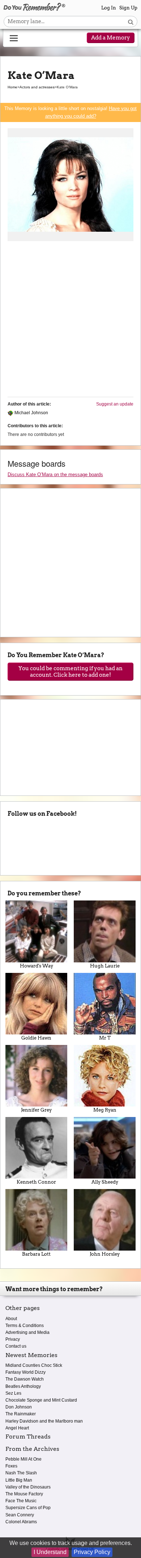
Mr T (105, 1038)
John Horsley (105, 1254)
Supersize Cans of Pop (28, 1507)
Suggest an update (114, 404)
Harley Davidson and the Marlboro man (44, 1421)
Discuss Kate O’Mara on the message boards (55, 474)
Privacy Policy (92, 1552)
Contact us (15, 1346)
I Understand (50, 1552)
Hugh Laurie (105, 966)
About (11, 1318)
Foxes (11, 1466)
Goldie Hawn (36, 1038)
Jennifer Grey (36, 1110)
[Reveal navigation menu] (14, 38)
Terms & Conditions (24, 1325)
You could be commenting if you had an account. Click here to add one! (70, 671)
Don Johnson (18, 1407)
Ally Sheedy (104, 1182)
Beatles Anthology (23, 1386)
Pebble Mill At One (23, 1459)
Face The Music (21, 1500)
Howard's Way (36, 966)
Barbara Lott (36, 1254)
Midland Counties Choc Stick (33, 1365)
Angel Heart (17, 1428)
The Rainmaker (20, 1413)
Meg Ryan (104, 1110)
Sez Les (13, 1393)
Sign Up (128, 8)
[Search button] (130, 21)
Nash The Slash (21, 1472)
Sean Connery (19, 1514)
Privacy (12, 1339)
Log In (108, 8)
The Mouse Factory (24, 1493)
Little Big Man (18, 1480)
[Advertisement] (70, 320)
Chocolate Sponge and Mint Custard (41, 1400)
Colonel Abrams (21, 1521)
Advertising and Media (27, 1332)
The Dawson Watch (24, 1379)
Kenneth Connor (36, 1182)
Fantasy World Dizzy (25, 1372)
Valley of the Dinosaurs (28, 1487)
